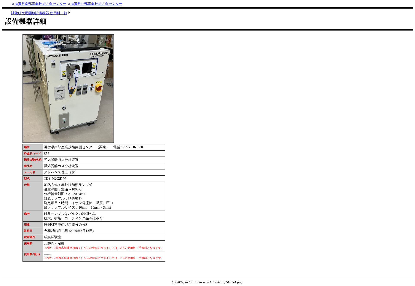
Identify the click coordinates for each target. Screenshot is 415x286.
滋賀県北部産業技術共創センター (96, 4)
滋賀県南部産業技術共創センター (40, 4)
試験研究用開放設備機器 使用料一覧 (39, 13)
